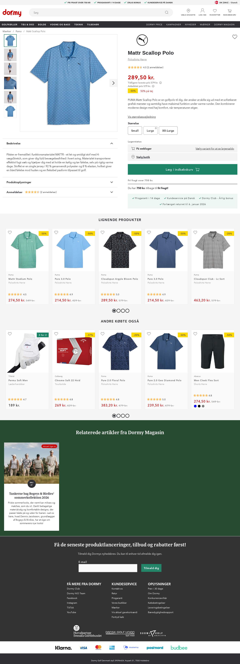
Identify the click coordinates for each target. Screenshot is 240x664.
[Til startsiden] (12, 13)
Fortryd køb (118, 616)
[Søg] (166, 12)
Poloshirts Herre (137, 59)
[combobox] (101, 12)
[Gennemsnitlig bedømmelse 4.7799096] (61, 399)
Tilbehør (93, 24)
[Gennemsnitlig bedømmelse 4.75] (108, 399)
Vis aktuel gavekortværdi (124, 612)
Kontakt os (117, 588)
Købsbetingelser (156, 602)
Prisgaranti (117, 598)
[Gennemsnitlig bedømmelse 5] (108, 294)
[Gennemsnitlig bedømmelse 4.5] (32, 192)
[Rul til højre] (113, 83)
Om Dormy (154, 593)
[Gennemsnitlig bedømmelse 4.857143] (61, 294)
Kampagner (173, 24)
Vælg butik (143, 157)
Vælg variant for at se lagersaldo (215, 148)
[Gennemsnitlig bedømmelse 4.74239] (15, 399)
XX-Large (168, 130)
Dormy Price (154, 24)
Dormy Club (73, 588)
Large (150, 130)
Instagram (72, 602)
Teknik (78, 24)
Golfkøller (9, 24)
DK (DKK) (228, 2)
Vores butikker (119, 602)
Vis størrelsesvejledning (142, 116)
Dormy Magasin (224, 24)
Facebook (72, 598)
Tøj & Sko (27, 24)
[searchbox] (93, 12)
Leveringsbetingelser (159, 607)
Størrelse (133, 123)
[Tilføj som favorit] (234, 36)
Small (135, 130)
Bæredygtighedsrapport (160, 612)
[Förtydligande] (160, 82)
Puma (19, 31)
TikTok (70, 607)
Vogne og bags (60, 24)
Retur (114, 593)
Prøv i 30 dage (155, 588)
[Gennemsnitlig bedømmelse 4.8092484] (200, 395)
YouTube (71, 612)
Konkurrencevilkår (157, 598)
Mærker (205, 24)
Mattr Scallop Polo (35, 31)
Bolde (42, 24)
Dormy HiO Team (76, 593)
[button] (202, 11)
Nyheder (190, 24)
